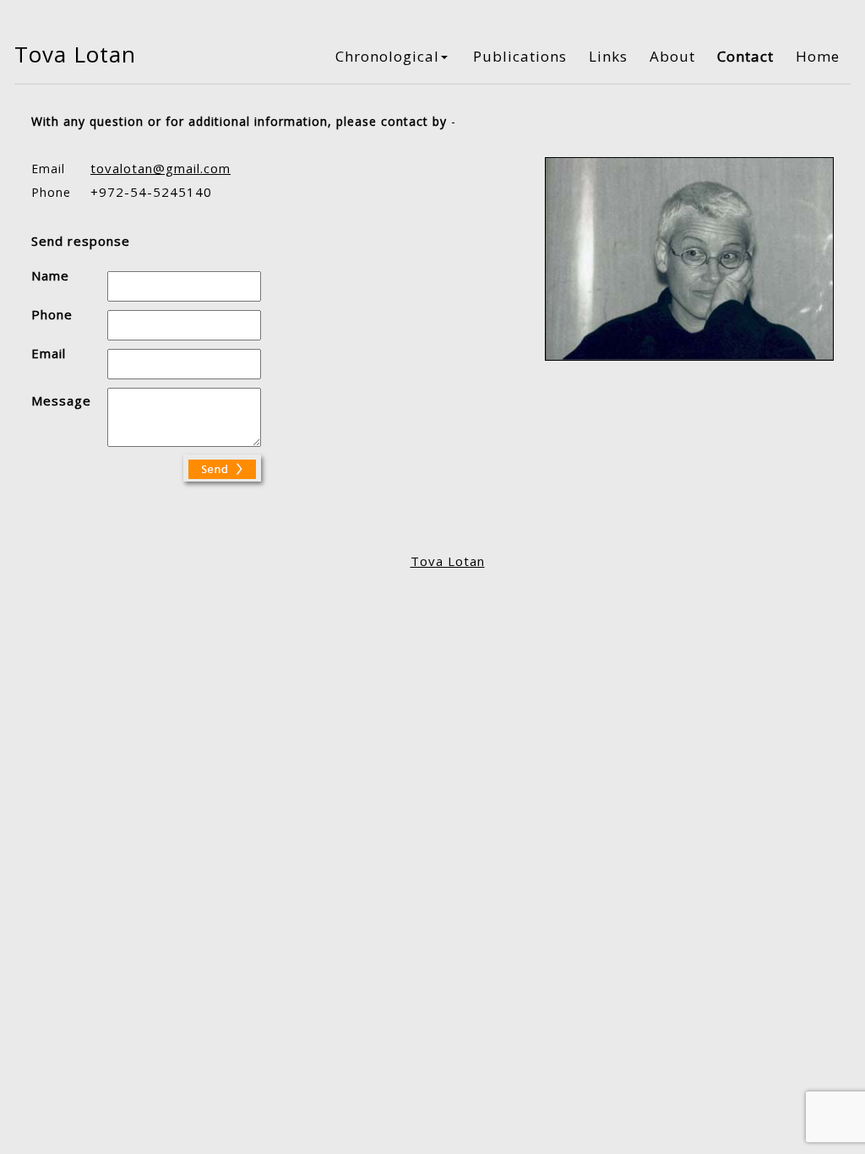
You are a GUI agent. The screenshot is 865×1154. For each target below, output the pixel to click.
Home (818, 56)
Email (48, 353)
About (672, 56)
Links (608, 56)
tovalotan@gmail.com (160, 168)
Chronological (387, 56)
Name (50, 275)
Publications (520, 56)
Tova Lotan (448, 561)
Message (61, 400)
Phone (52, 314)
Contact (745, 56)
